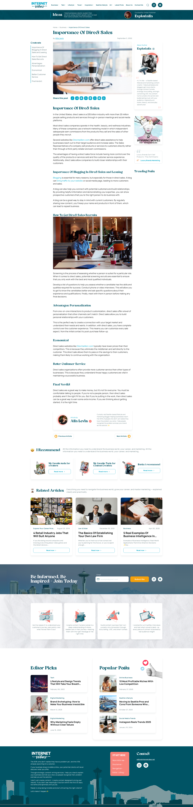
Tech (63, 5)
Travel (79, 5)
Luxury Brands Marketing (150, 160)
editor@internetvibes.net (146, 759)
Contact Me (139, 5)
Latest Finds (119, 5)
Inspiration (89, 5)
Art (111, 5)
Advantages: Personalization (38, 64)
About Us (129, 5)
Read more (58, 471)
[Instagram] (154, 5)
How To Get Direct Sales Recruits (39, 57)
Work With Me (118, 760)
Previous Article (65, 436)
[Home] (39, 5)
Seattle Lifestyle (101, 5)
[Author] (90, 421)
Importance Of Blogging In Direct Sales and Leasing (39, 50)
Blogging (57, 177)
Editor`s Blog (118, 772)
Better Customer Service (39, 75)
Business (54, 5)
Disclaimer (117, 764)
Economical (37, 70)
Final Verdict (37, 81)
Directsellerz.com (81, 139)
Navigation (117, 768)
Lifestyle (71, 5)
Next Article (122, 436)
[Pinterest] (160, 5)
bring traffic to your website (70, 180)
